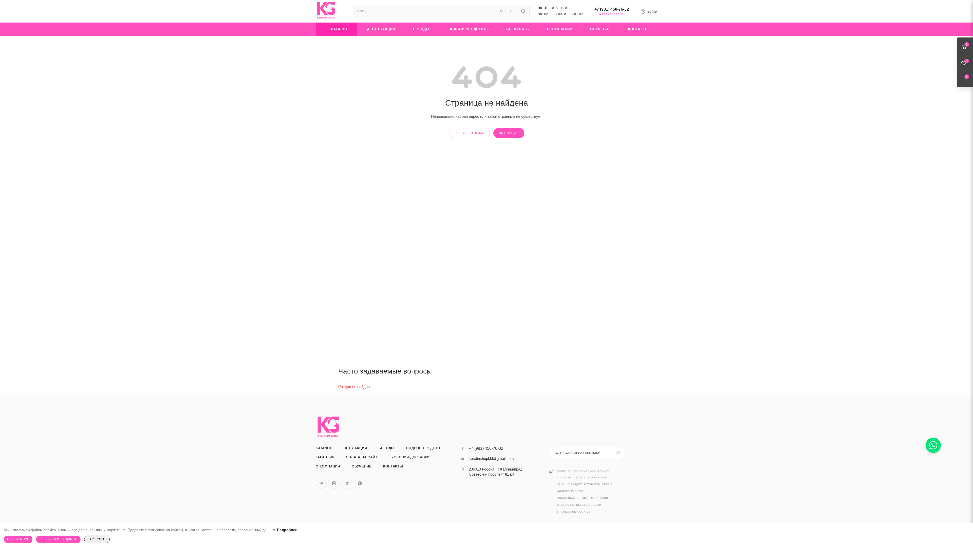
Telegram (347, 483)
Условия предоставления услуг (583, 477)
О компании (328, 466)
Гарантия (325, 457)
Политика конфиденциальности (583, 470)
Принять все (18, 539)
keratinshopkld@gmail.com (491, 458)
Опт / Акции (355, 448)
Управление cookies (573, 511)
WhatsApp (359, 483)
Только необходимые (58, 539)
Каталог (324, 448)
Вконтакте (321, 483)
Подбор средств (423, 448)
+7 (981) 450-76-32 (611, 9)
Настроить (96, 539)
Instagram (334, 483)
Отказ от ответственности (579, 504)
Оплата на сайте (363, 457)
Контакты (393, 466)
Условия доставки (410, 457)
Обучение (361, 466)
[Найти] (523, 11)
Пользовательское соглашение (583, 498)
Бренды (387, 448)
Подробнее (287, 530)
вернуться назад (469, 132)
